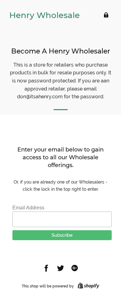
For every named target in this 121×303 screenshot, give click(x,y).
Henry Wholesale (44, 15)
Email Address (28, 207)
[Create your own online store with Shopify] (87, 286)
